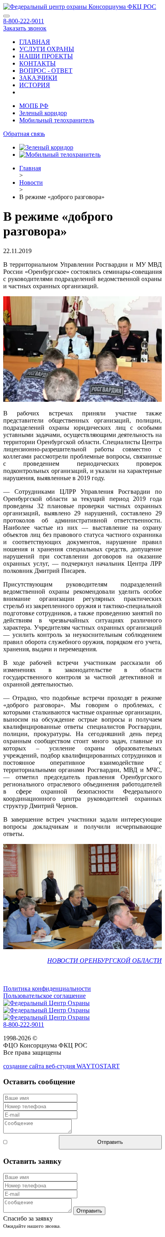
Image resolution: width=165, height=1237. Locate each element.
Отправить (110, 1142)
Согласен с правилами (22, 1142)
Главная (30, 168)
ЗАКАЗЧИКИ (38, 77)
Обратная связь (24, 133)
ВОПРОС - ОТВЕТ (45, 70)
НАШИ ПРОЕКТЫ (46, 56)
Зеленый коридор (43, 113)
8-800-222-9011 (23, 21)
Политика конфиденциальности (47, 988)
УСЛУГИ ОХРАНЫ (46, 49)
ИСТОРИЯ (34, 85)
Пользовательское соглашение (44, 995)
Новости (31, 182)
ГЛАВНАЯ (34, 41)
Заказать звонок (24, 28)
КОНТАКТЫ (37, 63)
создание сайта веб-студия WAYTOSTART (61, 1066)
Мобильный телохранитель (56, 120)
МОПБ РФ (33, 105)
